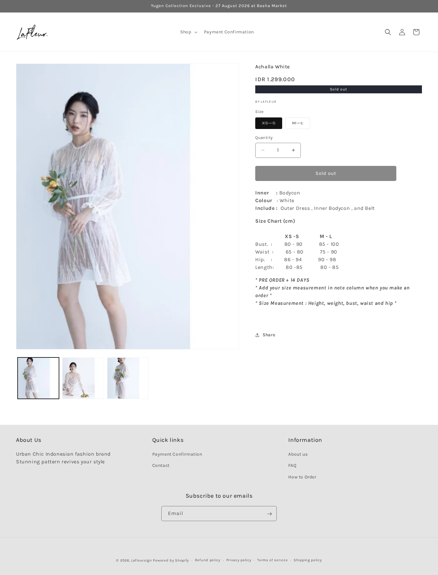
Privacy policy (238, 560)
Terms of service (272, 560)
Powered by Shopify (171, 560)
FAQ (292, 465)
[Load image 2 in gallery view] (83, 378)
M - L (301, 124)
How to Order (302, 477)
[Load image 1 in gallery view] (38, 378)
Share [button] (269, 335)
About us (297, 454)
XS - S (272, 124)
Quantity (264, 137)
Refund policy (207, 560)
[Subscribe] (269, 513)
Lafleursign (141, 560)
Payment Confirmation (177, 454)
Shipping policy (308, 560)
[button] (188, 32)
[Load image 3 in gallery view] (127, 378)
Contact (161, 465)
